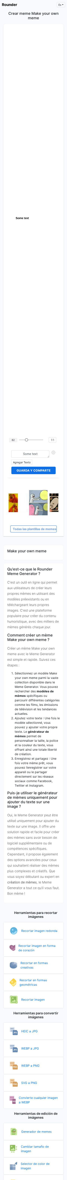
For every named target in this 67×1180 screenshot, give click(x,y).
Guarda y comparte (34, 470)
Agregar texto (22, 462)
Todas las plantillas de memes (34, 529)
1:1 (52, 440)
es (59, 4)
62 (13, 439)
